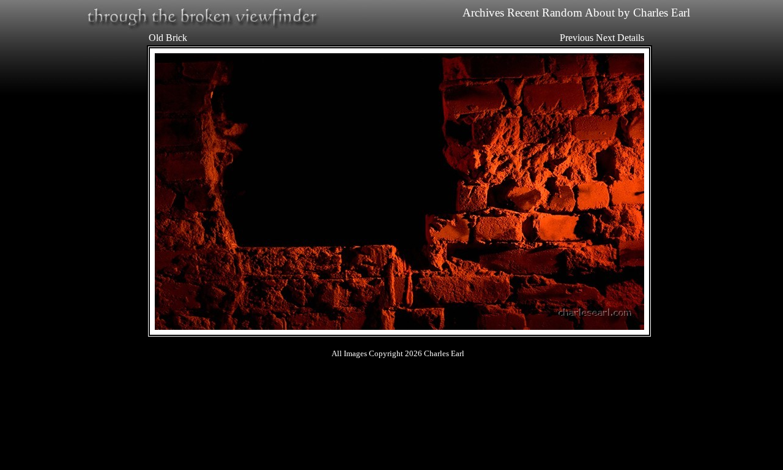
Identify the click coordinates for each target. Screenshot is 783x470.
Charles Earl (661, 12)
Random (562, 12)
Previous (576, 37)
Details (630, 37)
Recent (523, 12)
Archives (483, 12)
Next (605, 37)
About (600, 12)
